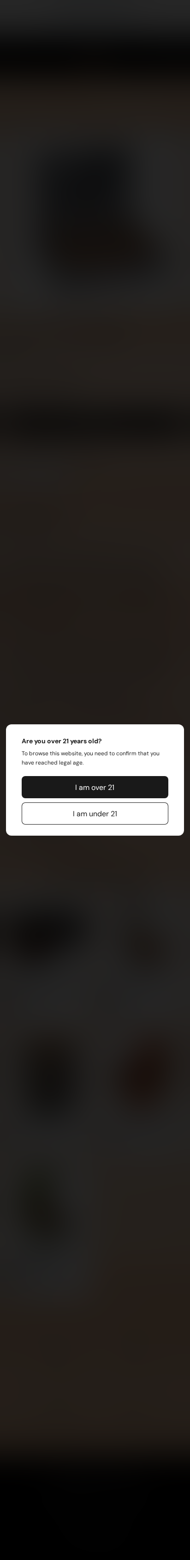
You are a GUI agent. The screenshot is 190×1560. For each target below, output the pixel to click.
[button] (95, 787)
